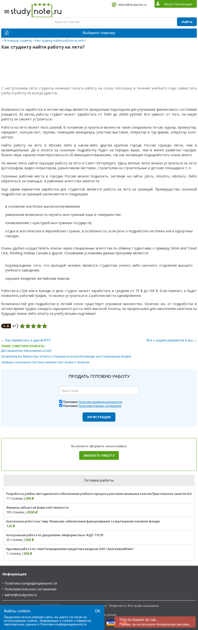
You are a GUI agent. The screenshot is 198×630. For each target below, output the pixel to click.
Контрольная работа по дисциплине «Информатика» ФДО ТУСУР (55, 535)
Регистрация (99, 417)
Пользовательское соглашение (31, 589)
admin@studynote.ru (132, 5)
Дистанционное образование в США (26, 350)
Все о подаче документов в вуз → (172, 340)
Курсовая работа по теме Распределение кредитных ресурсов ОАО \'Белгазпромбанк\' (70, 549)
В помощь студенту (18, 40)
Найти (187, 22)
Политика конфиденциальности (31, 583)
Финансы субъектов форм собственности (37, 507)
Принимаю (92, 402)
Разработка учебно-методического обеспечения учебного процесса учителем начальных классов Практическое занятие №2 (99, 494)
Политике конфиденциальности (63, 624)
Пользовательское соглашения (99, 406)
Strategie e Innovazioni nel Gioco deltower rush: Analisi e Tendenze (45, 362)
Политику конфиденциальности (100, 402)
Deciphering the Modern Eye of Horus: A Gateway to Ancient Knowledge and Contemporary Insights (66, 356)
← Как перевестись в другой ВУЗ (25, 340)
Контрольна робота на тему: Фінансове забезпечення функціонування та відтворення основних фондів (83, 521)
